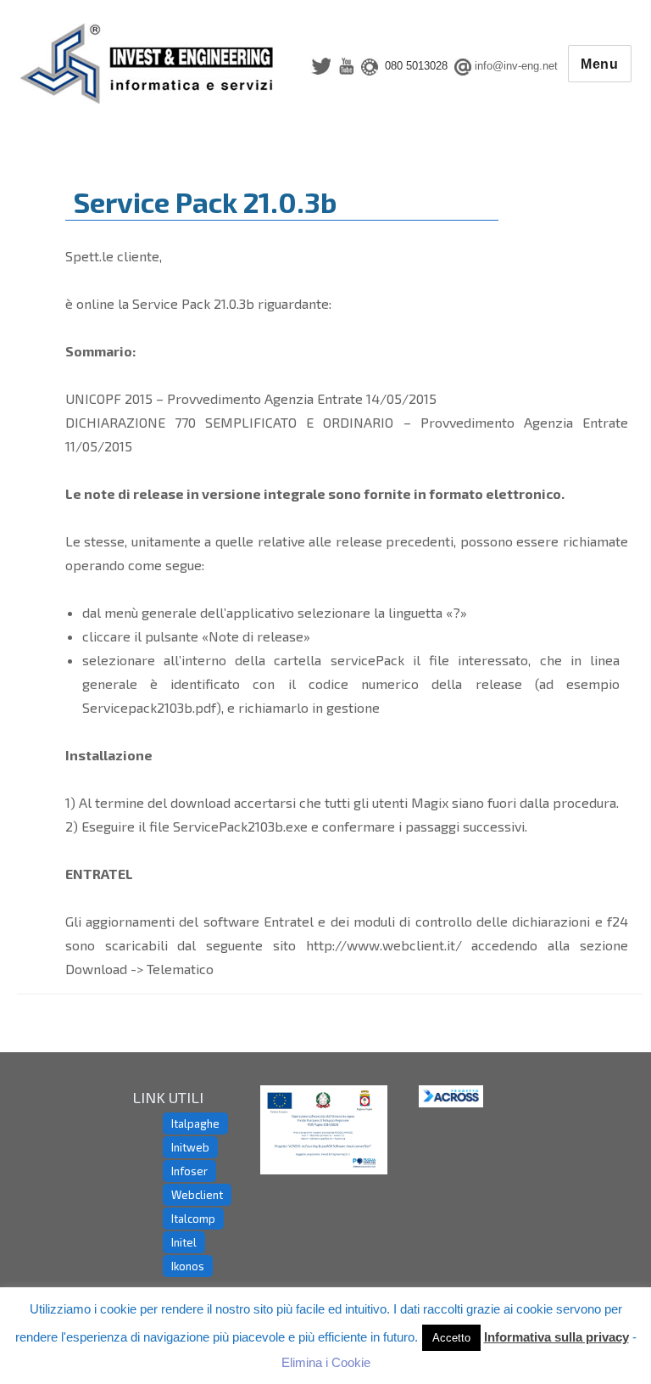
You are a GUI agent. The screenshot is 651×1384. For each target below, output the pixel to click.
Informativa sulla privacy (556, 1337)
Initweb (190, 1147)
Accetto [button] (451, 1337)
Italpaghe (195, 1123)
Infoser (189, 1171)
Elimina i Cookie (325, 1362)
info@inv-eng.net (516, 65)
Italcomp (193, 1218)
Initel (184, 1242)
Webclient (197, 1195)
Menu (600, 64)
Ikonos (187, 1266)
